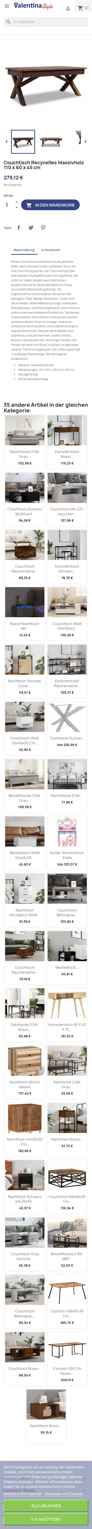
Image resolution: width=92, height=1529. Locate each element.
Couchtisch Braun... (24, 1368)
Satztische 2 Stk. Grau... (67, 1084)
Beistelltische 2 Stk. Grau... (25, 798)
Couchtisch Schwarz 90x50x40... (24, 511)
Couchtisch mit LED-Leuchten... (67, 511)
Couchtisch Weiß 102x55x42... (67, 626)
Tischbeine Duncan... (67, 738)
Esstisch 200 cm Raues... (67, 1371)
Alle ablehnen (46, 1505)
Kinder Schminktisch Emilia (67, 855)
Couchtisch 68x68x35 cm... (67, 1199)
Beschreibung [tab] (24, 250)
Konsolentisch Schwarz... (67, 568)
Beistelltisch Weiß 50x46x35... (25, 855)
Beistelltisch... (67, 967)
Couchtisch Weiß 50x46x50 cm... (24, 740)
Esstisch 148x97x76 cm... (67, 1313)
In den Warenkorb (50, 205)
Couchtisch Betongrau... (67, 912)
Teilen (19, 227)
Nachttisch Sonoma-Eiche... (25, 683)
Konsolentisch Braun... (67, 454)
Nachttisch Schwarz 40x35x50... (24, 1199)
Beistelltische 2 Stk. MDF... (67, 1256)
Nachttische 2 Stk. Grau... (25, 454)
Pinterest (43, 227)
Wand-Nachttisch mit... (24, 626)
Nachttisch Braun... (67, 1139)
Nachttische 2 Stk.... (67, 795)
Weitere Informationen (23, 1493)
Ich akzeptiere (46, 1519)
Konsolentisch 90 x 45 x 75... (67, 1027)
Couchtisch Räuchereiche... (25, 568)
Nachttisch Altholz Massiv (25, 1084)
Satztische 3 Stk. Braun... (25, 1027)
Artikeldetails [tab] (50, 250)
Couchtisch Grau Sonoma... (25, 1256)
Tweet (31, 227)
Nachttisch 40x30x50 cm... (25, 1141)
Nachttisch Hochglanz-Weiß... (24, 912)
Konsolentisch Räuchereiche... (67, 683)
